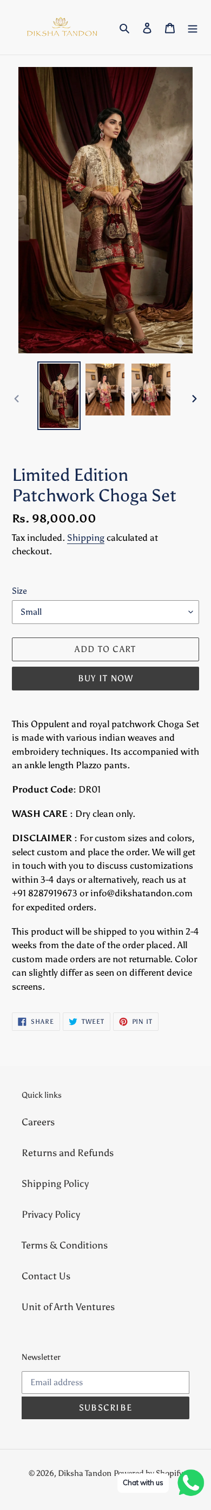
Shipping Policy (55, 1184)
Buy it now (106, 678)
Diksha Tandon (84, 1473)
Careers (38, 1122)
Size (19, 591)
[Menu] (192, 27)
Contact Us (46, 1276)
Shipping (85, 537)
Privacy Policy (51, 1214)
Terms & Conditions (65, 1245)
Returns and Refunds (68, 1153)
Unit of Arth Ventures (68, 1307)
